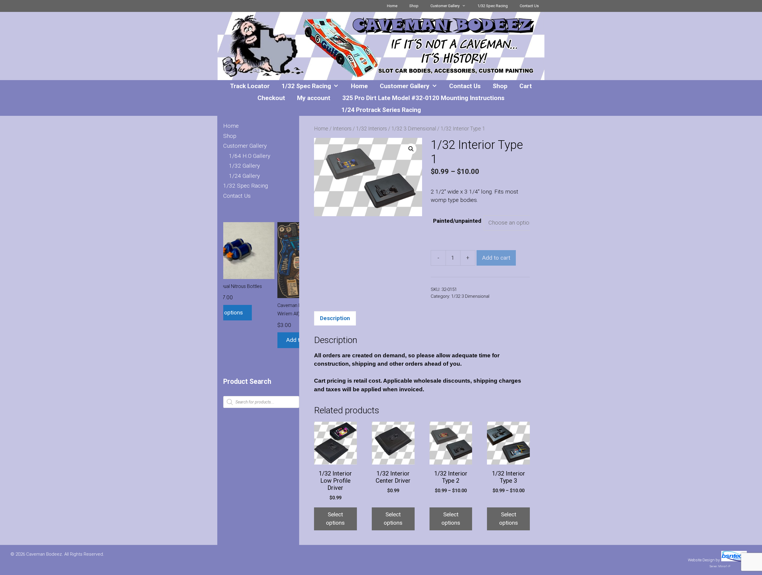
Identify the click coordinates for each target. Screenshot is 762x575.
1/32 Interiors (371, 129)
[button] (411, 149)
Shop (414, 6)
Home (392, 6)
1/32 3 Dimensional (413, 129)
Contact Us (529, 6)
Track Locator (250, 86)
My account (313, 98)
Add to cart (496, 257)
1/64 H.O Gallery (249, 155)
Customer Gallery (445, 6)
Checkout (271, 98)
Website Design (701, 560)
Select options (335, 518)
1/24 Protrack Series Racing (381, 109)
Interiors (342, 129)
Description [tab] (335, 318)
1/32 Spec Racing (492, 6)
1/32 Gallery (244, 165)
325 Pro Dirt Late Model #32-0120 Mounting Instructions (423, 98)
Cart (525, 86)
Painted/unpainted (457, 220)
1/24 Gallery (244, 175)
